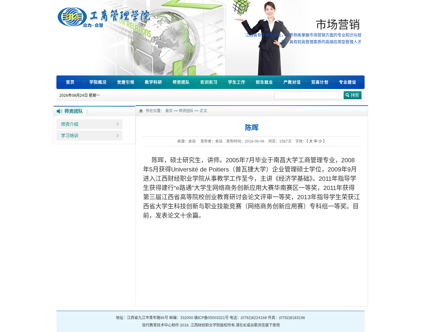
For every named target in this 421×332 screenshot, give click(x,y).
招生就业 (264, 82)
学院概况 (98, 82)
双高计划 (320, 82)
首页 (70, 82)
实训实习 (209, 82)
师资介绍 (69, 124)
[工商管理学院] (104, 26)
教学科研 (153, 82)
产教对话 (292, 82)
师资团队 (181, 82)
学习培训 (69, 135)
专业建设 (347, 82)
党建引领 (125, 82)
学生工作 (236, 82)
